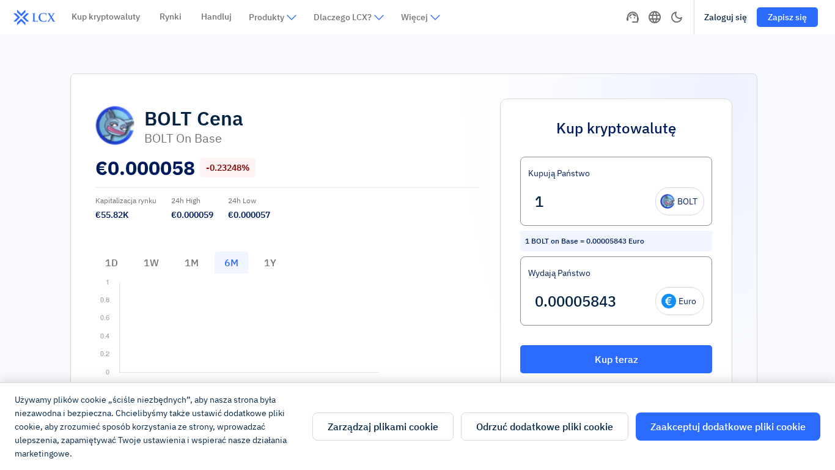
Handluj (216, 16)
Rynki (171, 16)
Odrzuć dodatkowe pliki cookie (544, 426)
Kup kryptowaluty (106, 16)
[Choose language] (654, 17)
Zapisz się (787, 17)
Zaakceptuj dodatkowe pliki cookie (728, 426)
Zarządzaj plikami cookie (383, 426)
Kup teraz (616, 359)
